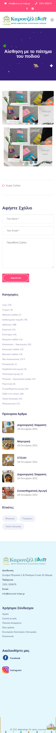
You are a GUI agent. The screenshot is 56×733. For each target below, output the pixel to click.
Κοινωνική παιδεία (12, 349)
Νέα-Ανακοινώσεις (13, 359)
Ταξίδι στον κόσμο (12, 393)
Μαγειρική (23, 441)
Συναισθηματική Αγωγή (32, 491)
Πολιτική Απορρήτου (12, 623)
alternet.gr (23, 729)
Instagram (16, 670)
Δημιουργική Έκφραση (31, 425)
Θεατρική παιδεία (12, 339)
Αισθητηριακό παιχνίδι (14, 319)
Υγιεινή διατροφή (12, 398)
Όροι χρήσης (8, 627)
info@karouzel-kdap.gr (19, 3)
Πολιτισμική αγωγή (12, 374)
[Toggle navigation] (52, 20)
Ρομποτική (8, 384)
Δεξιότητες (9, 324)
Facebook (15, 658)
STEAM (21, 458)
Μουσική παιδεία (12, 354)
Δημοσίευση (16, 278)
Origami (7, 309)
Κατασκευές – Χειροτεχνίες (16, 344)
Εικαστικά (9, 329)
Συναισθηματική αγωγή (15, 388)
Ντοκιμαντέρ (9, 364)
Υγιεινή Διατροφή (13, 526)
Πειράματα (27, 518)
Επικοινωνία (8, 636)
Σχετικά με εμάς (9, 618)
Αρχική (5, 614)
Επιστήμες (9, 334)
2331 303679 (45, 3)
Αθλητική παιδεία (11, 314)
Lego (6, 305)
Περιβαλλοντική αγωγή (14, 369)
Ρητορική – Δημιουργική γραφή (18, 379)
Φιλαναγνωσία (11, 403)
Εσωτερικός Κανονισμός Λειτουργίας (19, 632)
